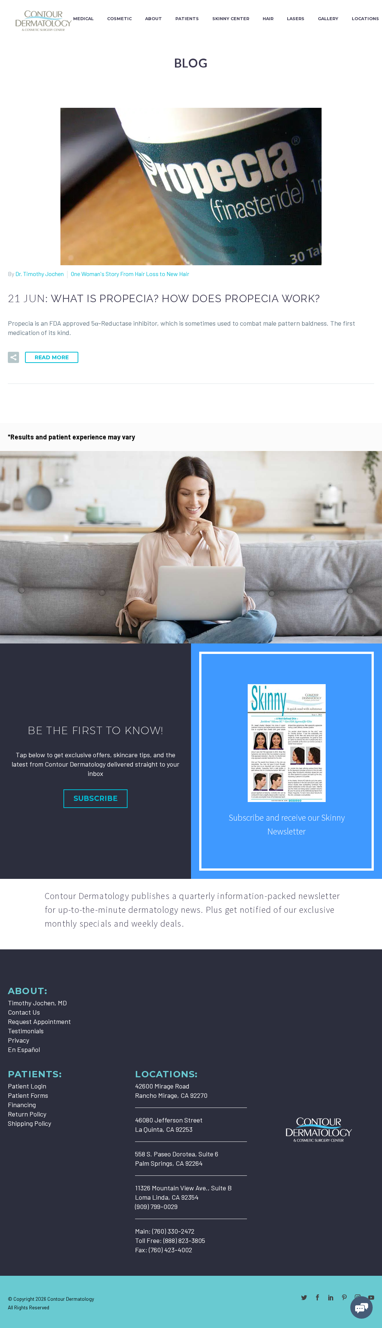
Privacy (18, 1040)
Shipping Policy (29, 1123)
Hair (268, 18)
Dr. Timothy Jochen (39, 273)
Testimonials (26, 1031)
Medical (83, 18)
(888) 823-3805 (184, 1240)
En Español (24, 1049)
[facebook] (317, 1297)
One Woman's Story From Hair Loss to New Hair (130, 273)
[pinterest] (344, 1297)
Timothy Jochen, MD (37, 1003)
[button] (13, 357)
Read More (52, 357)
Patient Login (27, 1086)
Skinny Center (230, 18)
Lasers (295, 18)
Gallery (328, 18)
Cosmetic (119, 18)
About (153, 18)
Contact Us (24, 1012)
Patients (187, 18)
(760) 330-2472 (173, 1231)
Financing (22, 1104)
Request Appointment (39, 1021)
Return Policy (27, 1114)
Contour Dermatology (70, 1299)
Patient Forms (28, 1095)
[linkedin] (331, 1297)
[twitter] (304, 1297)
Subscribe (95, 798)
